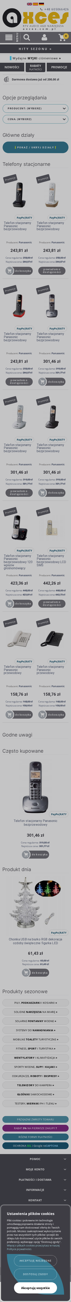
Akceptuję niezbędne (36, 1260)
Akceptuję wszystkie (35, 1288)
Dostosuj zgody (35, 1274)
